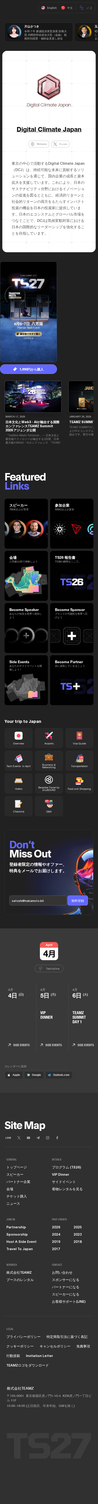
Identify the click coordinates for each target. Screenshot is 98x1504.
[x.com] (19, 1138)
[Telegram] (38, 1138)
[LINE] (8, 1138)
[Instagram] (48, 1138)
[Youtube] (28, 1138)
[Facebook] (57, 1138)
